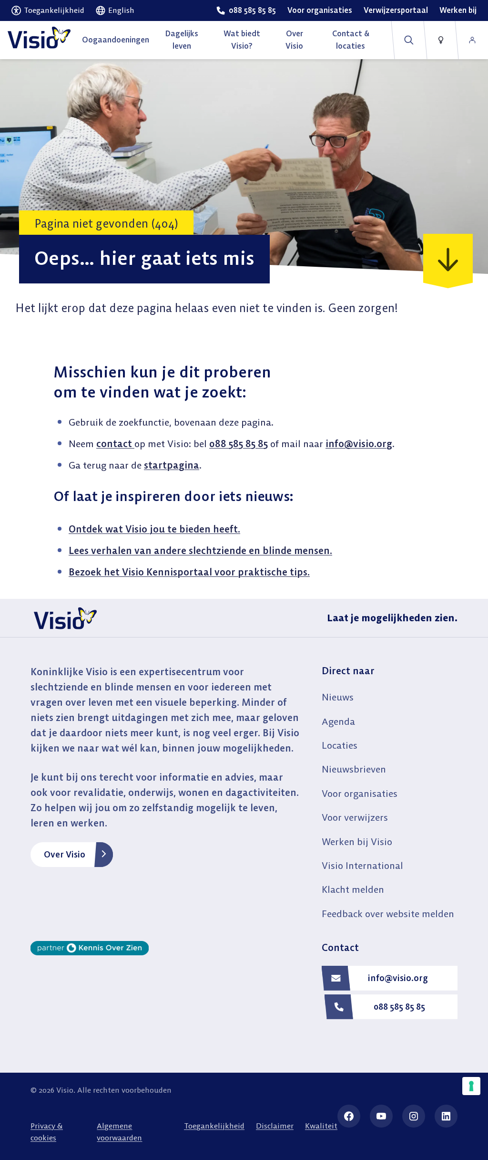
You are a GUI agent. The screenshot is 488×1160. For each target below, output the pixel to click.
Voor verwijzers (355, 817)
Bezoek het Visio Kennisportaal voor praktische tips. (189, 572)
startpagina (171, 465)
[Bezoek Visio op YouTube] (381, 1116)
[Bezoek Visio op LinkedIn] (446, 1116)
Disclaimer (275, 1125)
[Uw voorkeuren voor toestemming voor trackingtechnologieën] (471, 1086)
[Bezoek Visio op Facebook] (348, 1116)
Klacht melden (353, 889)
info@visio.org (358, 443)
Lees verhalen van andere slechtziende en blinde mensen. (200, 550)
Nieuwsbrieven (354, 769)
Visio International (362, 865)
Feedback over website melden (388, 914)
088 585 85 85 (238, 443)
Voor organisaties (359, 793)
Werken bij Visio (357, 841)
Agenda (338, 721)
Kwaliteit (321, 1125)
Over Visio (64, 854)
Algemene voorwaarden (119, 1132)
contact (115, 443)
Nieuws (338, 697)
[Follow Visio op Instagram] (413, 1116)
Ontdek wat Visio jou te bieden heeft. (154, 529)
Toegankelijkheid (214, 1125)
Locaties (339, 745)
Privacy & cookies (46, 1132)
